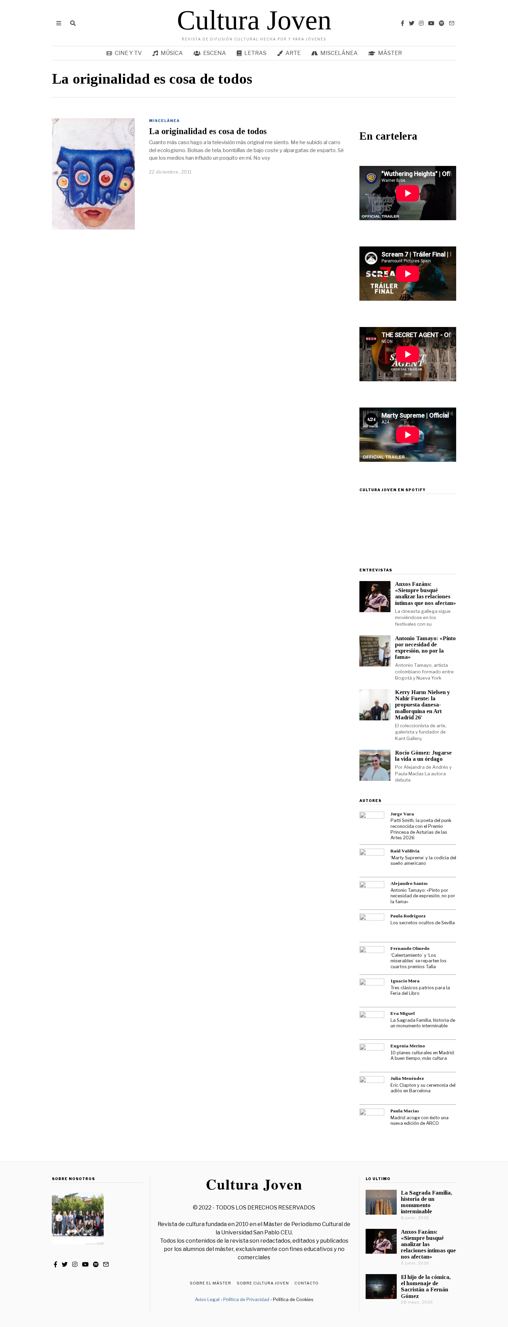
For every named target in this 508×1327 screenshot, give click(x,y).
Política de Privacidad (246, 1299)
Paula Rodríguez (408, 915)
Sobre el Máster (210, 1283)
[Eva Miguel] (371, 1023)
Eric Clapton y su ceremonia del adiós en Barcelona (423, 1088)
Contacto (306, 1283)
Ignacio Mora (405, 980)
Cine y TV (128, 53)
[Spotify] (441, 23)
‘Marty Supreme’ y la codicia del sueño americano (423, 860)
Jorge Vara (402, 813)
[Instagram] (421, 23)
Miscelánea (339, 53)
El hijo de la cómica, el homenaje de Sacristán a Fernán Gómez (426, 1286)
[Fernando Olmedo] (371, 958)
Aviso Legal (207, 1299)
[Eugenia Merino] (371, 1056)
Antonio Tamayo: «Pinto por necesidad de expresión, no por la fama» (425, 647)
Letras (255, 53)
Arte (293, 53)
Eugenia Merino (408, 1045)
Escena (214, 53)
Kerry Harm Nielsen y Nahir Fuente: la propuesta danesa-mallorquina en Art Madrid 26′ (422, 705)
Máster (390, 53)
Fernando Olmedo (410, 948)
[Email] (451, 23)
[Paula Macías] (371, 1121)
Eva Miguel (403, 1013)
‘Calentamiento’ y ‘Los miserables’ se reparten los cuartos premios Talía (418, 961)
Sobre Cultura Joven (263, 1283)
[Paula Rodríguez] (371, 926)
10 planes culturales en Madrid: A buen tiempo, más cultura (423, 1055)
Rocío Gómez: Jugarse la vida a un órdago (423, 755)
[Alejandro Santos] (371, 893)
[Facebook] (402, 23)
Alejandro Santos (409, 883)
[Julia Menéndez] (371, 1088)
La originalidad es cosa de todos (208, 131)
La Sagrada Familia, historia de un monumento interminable (423, 1023)
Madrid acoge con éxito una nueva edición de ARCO (420, 1120)
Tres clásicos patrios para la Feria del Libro (420, 990)
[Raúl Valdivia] (371, 861)
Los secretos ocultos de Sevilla (423, 922)
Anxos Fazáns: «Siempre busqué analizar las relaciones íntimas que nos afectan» (425, 593)
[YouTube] (431, 23)
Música (172, 53)
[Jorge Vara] (371, 824)
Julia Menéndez (407, 1078)
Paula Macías (405, 1110)
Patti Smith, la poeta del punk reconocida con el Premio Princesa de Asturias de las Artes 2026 (421, 829)
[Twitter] (411, 23)
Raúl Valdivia (405, 850)
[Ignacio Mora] (371, 991)
